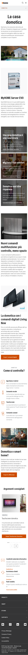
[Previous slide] (12, 546)
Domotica (4, 8)
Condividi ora (9, 569)
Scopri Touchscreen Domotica (14, 536)
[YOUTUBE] (25, 624)
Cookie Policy (5, 637)
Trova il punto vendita (11, 589)
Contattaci (8, 579)
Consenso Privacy (6, 634)
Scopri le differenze (8, 475)
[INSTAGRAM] (10, 624)
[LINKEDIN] (17, 624)
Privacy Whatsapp (6, 631)
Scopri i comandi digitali (10, 357)
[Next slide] (16, 546)
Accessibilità (5, 641)
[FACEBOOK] (3, 624)
